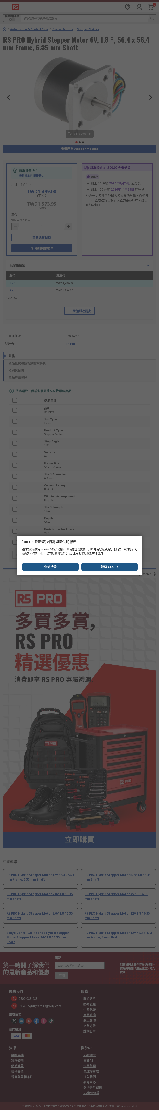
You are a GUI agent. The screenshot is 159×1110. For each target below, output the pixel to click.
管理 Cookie (109, 567)
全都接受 (50, 567)
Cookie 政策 (76, 553)
